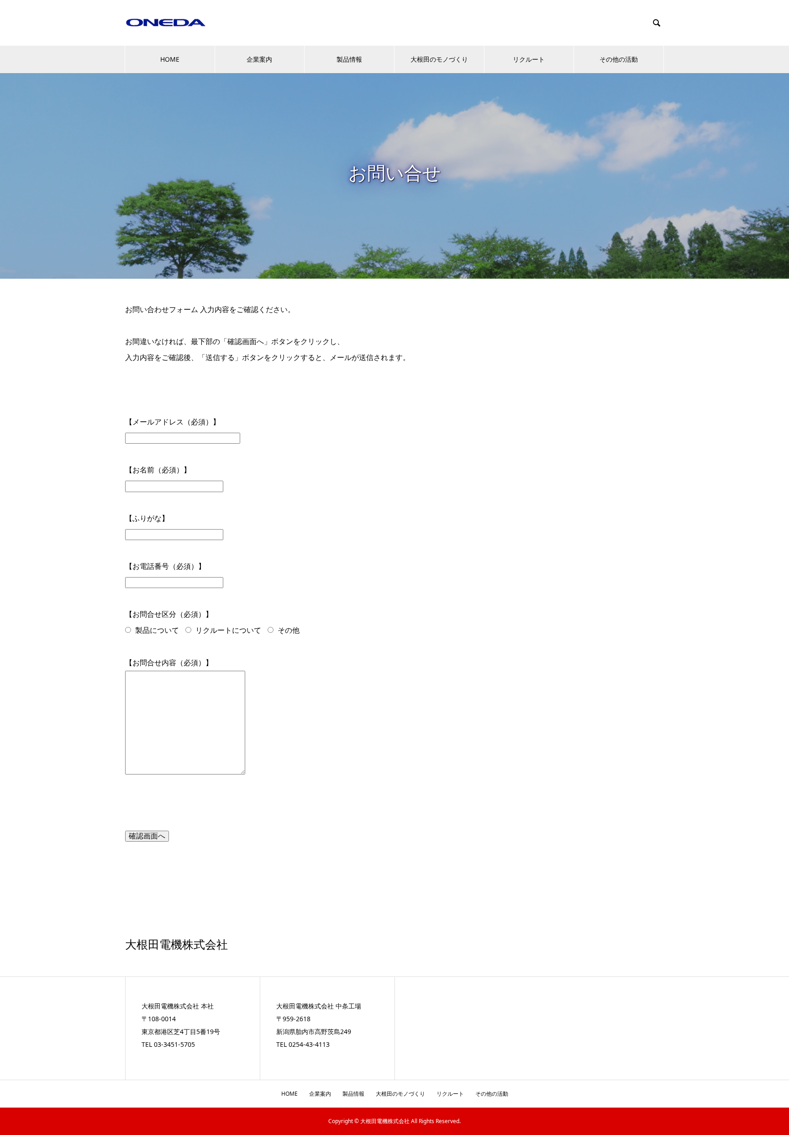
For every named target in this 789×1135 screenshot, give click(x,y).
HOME (169, 59)
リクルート (529, 59)
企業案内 (259, 59)
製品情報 (349, 59)
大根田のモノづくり (439, 59)
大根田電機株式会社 (176, 944)
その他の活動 (619, 59)
